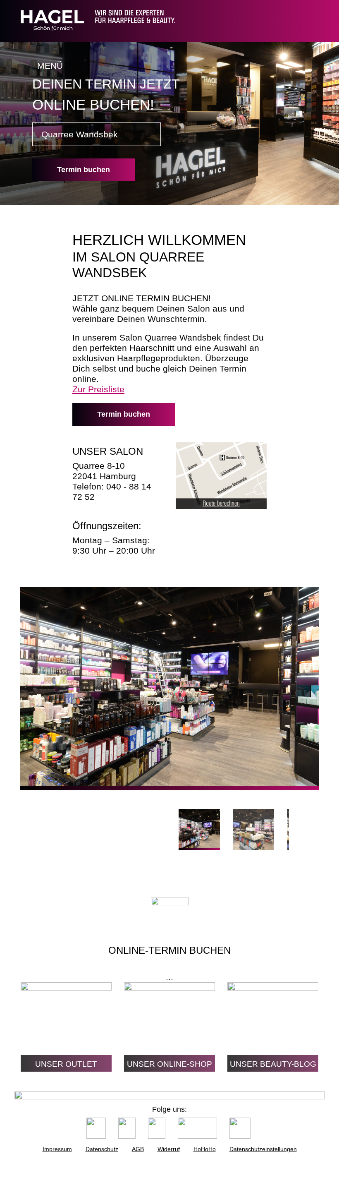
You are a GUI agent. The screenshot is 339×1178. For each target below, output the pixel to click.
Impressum (57, 1149)
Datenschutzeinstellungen (263, 1149)
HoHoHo (204, 1149)
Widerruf (169, 1149)
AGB (138, 1149)
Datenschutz (102, 1149)
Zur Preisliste (98, 389)
